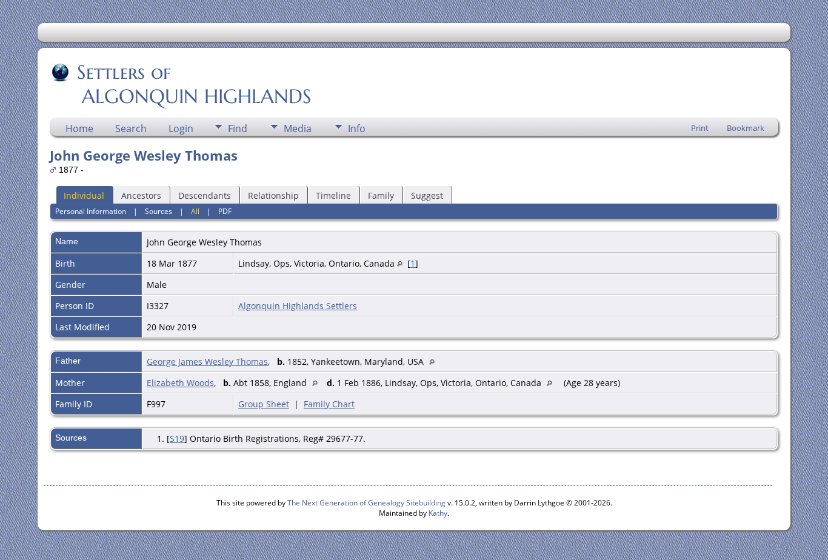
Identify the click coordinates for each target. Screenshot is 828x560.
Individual (84, 195)
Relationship (273, 195)
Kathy (438, 513)
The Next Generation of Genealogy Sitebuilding (366, 503)
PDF (225, 211)
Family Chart (329, 404)
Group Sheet (263, 404)
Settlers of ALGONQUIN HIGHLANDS (182, 84)
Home (79, 128)
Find (237, 128)
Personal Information (90, 211)
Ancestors (141, 195)
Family (381, 195)
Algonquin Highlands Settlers (297, 306)
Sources (158, 211)
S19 (177, 438)
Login (181, 128)
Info (357, 128)
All (195, 211)
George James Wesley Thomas (207, 361)
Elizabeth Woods (180, 382)
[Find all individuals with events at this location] (399, 263)
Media (298, 128)
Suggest (427, 195)
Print (700, 127)
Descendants (204, 195)
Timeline (333, 195)
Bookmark (745, 127)
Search (131, 128)
